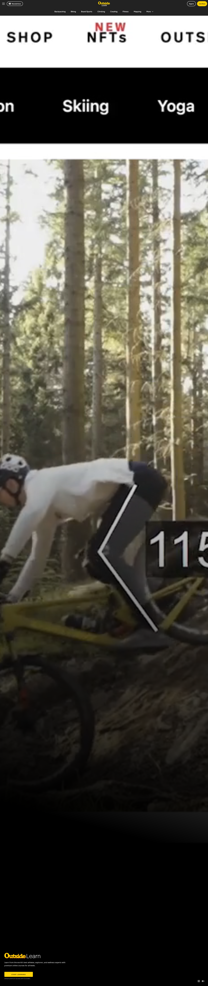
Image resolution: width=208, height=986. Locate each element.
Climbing (101, 11)
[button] (198, 981)
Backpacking (60, 11)
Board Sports (86, 11)
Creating (113, 11)
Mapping (137, 11)
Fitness (126, 11)
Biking (73, 11)
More (148, 11)
